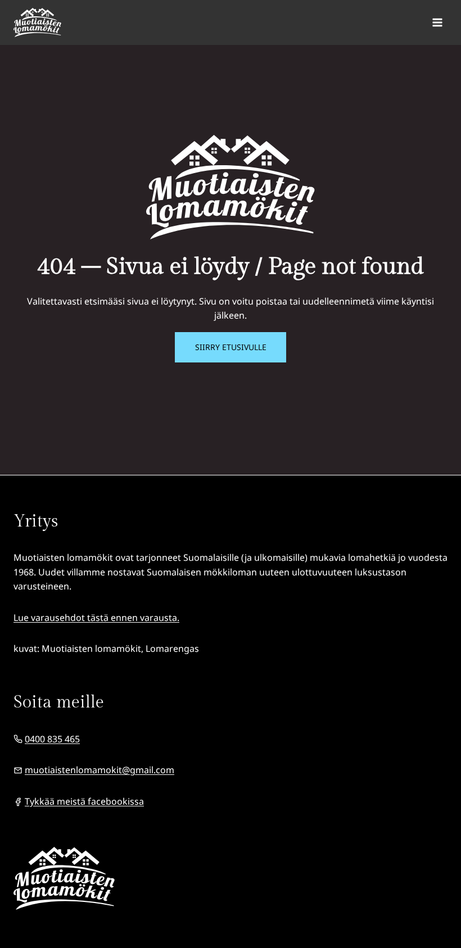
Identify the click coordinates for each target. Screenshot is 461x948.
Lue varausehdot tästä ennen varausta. (96, 617)
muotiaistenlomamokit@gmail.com (99, 770)
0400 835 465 (52, 739)
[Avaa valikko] (437, 22)
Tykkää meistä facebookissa (84, 801)
